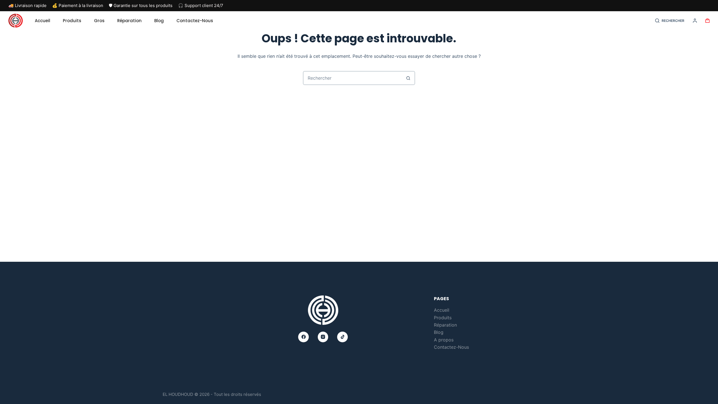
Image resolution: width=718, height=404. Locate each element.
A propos (444, 340)
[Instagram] (323, 337)
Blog (159, 21)
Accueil (42, 21)
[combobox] (352, 78)
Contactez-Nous (194, 21)
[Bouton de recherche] (408, 78)
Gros (99, 21)
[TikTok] (342, 337)
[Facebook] (303, 337)
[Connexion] (695, 21)
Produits (72, 21)
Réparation (129, 21)
